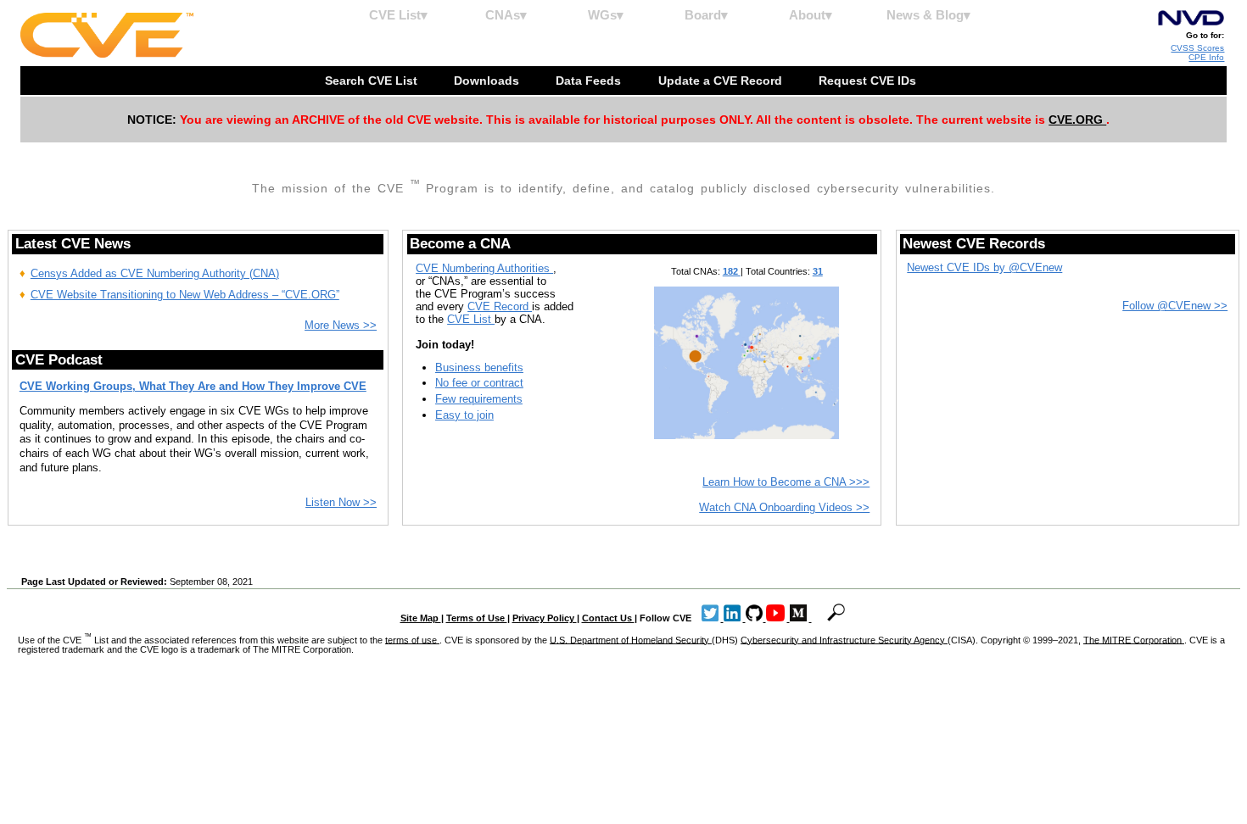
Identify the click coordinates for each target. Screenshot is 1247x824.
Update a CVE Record (722, 80)
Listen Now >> (341, 502)
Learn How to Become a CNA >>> (786, 482)
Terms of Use (476, 618)
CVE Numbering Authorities (484, 268)
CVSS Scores (1197, 48)
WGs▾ (606, 15)
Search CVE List (373, 80)
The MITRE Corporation (1133, 639)
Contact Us (608, 618)
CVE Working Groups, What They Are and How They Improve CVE (193, 386)
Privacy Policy (544, 618)
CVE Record (499, 306)
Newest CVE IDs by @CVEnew (984, 267)
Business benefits (479, 367)
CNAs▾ (506, 15)
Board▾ (706, 15)
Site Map (420, 618)
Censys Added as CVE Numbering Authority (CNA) (155, 273)
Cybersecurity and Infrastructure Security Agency (844, 639)
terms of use (412, 639)
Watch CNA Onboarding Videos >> (784, 507)
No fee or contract (479, 382)
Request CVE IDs (869, 80)
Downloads (488, 80)
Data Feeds (590, 80)
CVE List (471, 319)
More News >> (341, 325)
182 (732, 271)
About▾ (810, 15)
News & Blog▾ (928, 15)
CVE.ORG (1077, 119)
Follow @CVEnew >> (1174, 305)
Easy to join (464, 415)
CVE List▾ (398, 15)
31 (818, 271)
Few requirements (479, 399)
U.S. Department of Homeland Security (631, 639)
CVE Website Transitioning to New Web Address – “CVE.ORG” (185, 294)
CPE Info (1206, 57)
